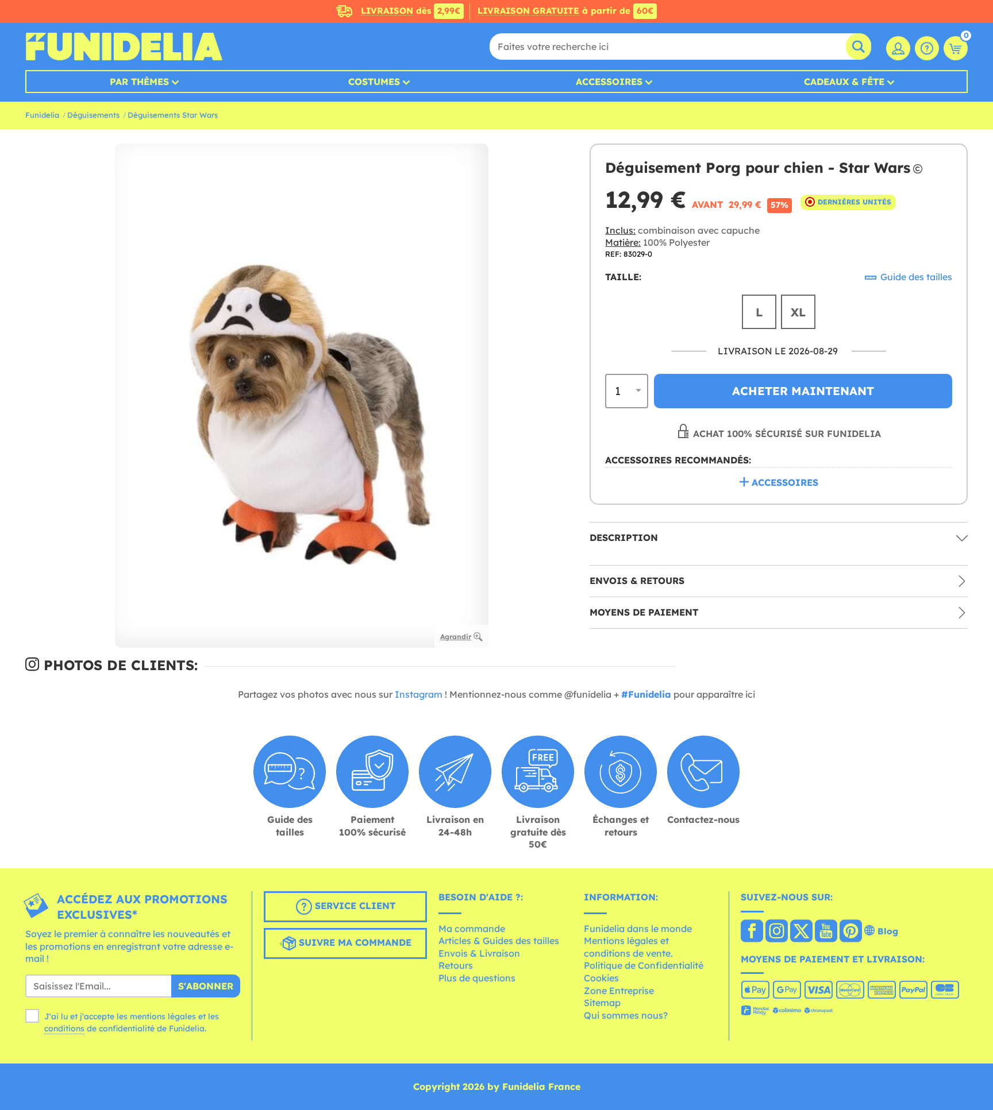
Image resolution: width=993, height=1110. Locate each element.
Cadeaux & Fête (844, 81)
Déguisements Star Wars (173, 114)
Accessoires (609, 81)
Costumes (374, 81)
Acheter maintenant (803, 390)
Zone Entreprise (619, 990)
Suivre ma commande (353, 942)
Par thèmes (139, 81)
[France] (752, 932)
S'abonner (205, 986)
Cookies (601, 978)
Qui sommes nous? (626, 1015)
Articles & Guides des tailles (498, 940)
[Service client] (927, 48)
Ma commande (471, 928)
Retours (455, 965)
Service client (353, 905)
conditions (64, 1028)
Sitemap (602, 1002)
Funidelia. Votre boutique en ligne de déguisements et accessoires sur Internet (123, 46)
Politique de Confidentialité (643, 965)
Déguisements (93, 114)
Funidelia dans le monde (638, 928)
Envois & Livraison (479, 953)
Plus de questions (476, 978)
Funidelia (42, 114)
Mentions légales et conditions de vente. (628, 947)
